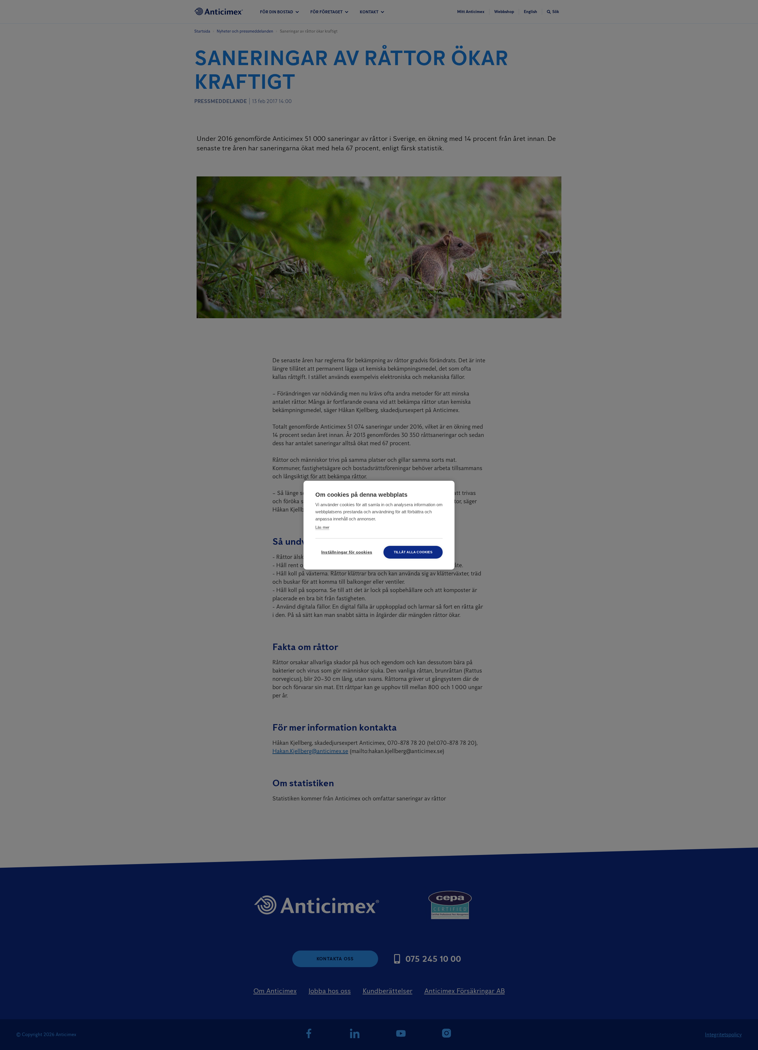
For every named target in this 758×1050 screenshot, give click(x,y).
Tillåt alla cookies (413, 552)
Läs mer (322, 527)
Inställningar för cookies (346, 552)
